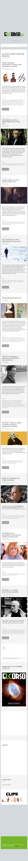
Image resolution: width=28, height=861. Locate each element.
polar (3, 224)
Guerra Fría (15, 629)
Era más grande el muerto (12, 101)
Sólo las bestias (6, 282)
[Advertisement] (14, 15)
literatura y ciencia (11, 463)
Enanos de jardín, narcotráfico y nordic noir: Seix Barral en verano (11, 64)
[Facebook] (13, 40)
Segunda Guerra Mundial (13, 518)
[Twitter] (15, 40)
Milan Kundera (10, 633)
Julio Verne (14, 461)
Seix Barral (20, 104)
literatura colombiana (14, 102)
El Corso (6, 126)
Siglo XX (21, 406)
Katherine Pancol (11, 573)
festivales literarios (14, 337)
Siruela (24, 164)
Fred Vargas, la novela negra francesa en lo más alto (11, 121)
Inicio (3, 52)
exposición (4, 461)
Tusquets (21, 633)
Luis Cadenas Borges (9, 69)
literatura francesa (13, 163)
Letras (3, 98)
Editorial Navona (6, 400)
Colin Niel (4, 280)
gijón (7, 338)
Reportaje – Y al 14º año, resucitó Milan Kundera (10, 591)
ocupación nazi (5, 516)
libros (19, 401)
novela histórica (21, 340)
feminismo (15, 401)
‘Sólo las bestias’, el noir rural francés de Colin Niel (11, 240)
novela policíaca (9, 281)
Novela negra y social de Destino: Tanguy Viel (10, 181)
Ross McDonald (8, 406)
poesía (14, 405)
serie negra (15, 406)
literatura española (6, 402)
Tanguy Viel (8, 224)
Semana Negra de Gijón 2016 (11, 298)
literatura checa (6, 632)
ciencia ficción (5, 337)
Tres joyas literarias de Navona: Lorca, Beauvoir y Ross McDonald (11, 358)
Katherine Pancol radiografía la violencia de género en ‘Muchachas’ (11, 535)
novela (15, 104)
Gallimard (10, 629)
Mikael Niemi (4, 104)
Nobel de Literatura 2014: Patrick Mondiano (11, 479)
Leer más (5, 109)
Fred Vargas (5, 163)
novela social (21, 223)
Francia (9, 461)
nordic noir (10, 104)
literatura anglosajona (14, 338)
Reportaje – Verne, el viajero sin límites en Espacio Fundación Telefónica (11, 424)
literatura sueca (11, 103)
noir (18, 280)
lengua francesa (10, 515)
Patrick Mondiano (13, 516)
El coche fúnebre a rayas (16, 400)
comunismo (4, 629)
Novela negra (21, 163)
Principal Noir (20, 281)
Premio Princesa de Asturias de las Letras (11, 164)
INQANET (17, 845)
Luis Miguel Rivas (19, 103)
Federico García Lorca (7, 401)
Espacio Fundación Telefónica (16, 460)
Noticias (7, 52)
